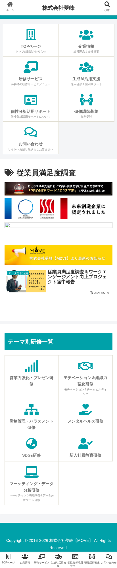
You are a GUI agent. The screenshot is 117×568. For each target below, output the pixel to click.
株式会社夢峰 (58, 8)
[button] (105, 491)
